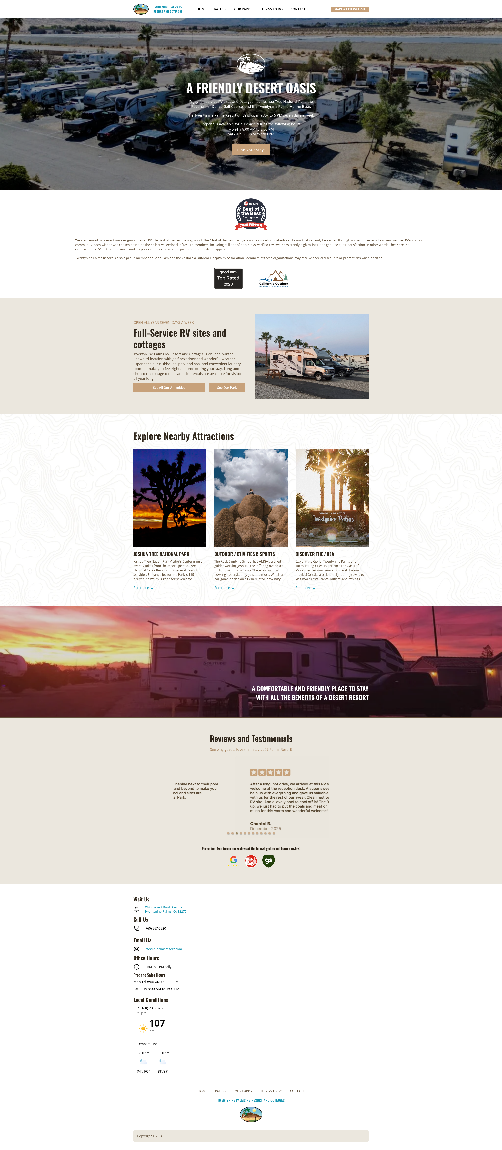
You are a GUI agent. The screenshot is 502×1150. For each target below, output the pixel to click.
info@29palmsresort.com (163, 949)
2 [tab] (232, 833)
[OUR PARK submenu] (252, 9)
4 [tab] (241, 833)
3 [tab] (237, 833)
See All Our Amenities (169, 387)
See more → (143, 587)
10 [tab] (265, 833)
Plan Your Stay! (251, 149)
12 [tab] (274, 833)
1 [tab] (228, 833)
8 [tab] (257, 833)
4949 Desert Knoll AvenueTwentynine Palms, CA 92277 (165, 909)
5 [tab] (245, 833)
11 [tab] (269, 833)
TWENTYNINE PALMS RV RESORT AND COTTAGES (167, 9)
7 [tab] (253, 833)
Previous (180, 797)
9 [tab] (261, 833)
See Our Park (227, 387)
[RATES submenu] (225, 9)
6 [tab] (249, 833)
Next (322, 797)
